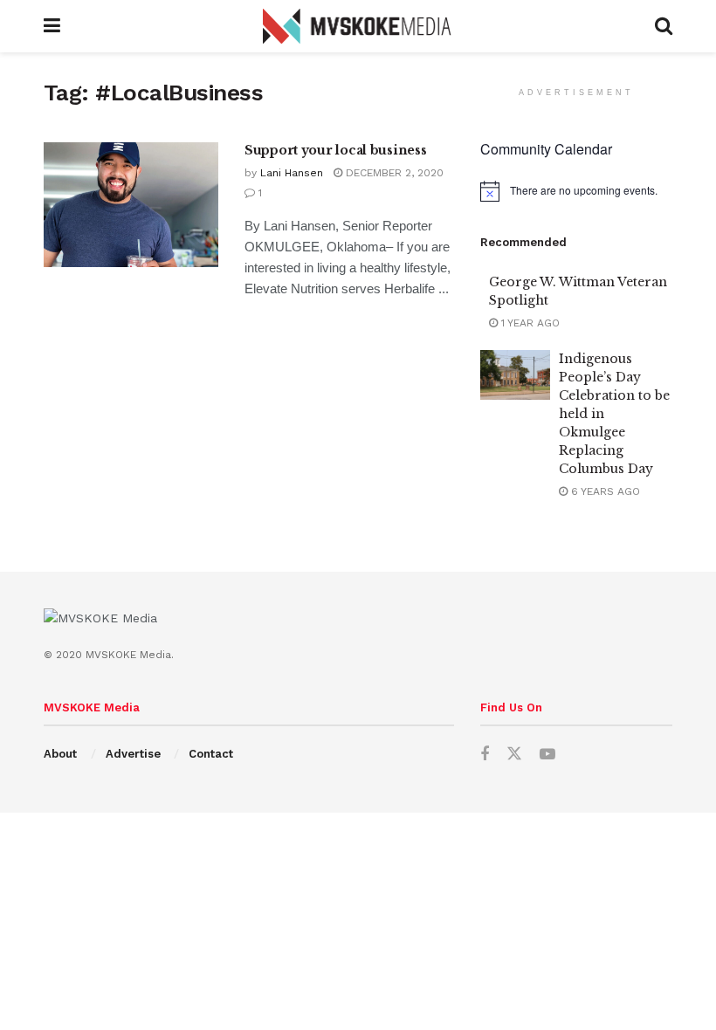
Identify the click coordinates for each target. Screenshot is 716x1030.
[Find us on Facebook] (484, 755)
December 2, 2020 (393, 173)
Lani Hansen (291, 173)
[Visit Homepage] (358, 26)
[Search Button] (663, 26)
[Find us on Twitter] (514, 754)
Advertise (133, 753)
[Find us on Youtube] (547, 755)
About (60, 753)
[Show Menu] (52, 26)
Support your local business (335, 150)
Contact (211, 753)
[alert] (576, 191)
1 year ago (529, 323)
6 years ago (604, 491)
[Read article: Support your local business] (131, 204)
